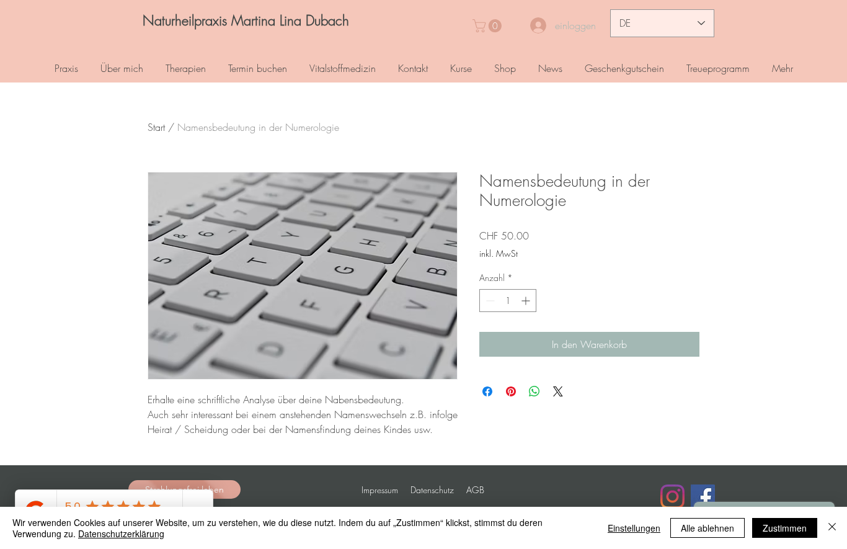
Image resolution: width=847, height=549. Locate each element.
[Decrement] (489, 300)
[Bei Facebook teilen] (487, 391)
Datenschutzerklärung (121, 533)
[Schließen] (832, 528)
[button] (488, 25)
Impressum (379, 490)
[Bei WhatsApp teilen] (534, 391)
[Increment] (526, 300)
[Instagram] (672, 496)
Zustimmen (785, 528)
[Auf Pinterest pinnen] (510, 391)
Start (156, 127)
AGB (475, 490)
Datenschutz (432, 490)
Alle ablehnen (707, 528)
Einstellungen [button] (634, 528)
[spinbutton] (508, 300)
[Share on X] (558, 391)
